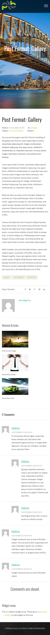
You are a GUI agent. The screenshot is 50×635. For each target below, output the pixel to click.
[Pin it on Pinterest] (39, 289)
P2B (20, 628)
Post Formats (12, 130)
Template (20, 130)
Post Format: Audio (9, 375)
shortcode (32, 277)
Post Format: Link (8, 398)
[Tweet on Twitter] (30, 289)
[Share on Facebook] (25, 289)
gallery (6, 277)
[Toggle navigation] (46, 5)
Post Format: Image (9, 351)
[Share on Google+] (35, 289)
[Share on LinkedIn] (44, 289)
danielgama (34, 127)
